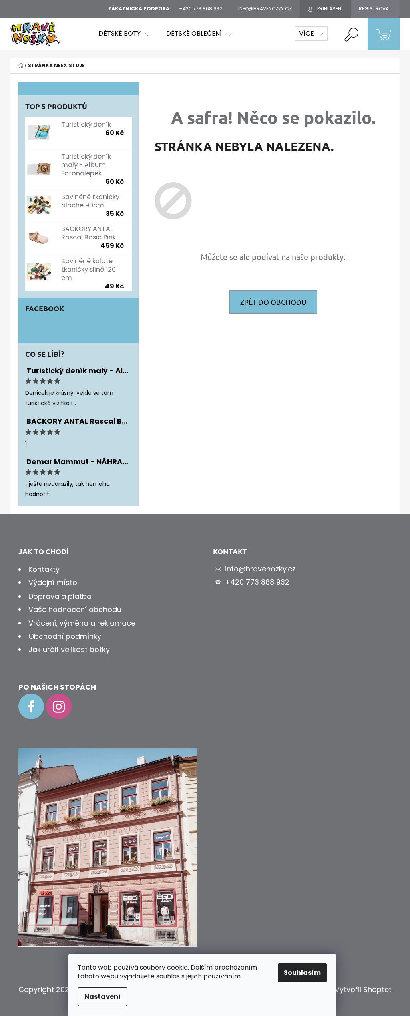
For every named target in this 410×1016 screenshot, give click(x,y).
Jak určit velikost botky (69, 649)
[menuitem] (124, 34)
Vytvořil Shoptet (363, 989)
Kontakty (44, 569)
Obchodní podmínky (64, 636)
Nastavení (102, 996)
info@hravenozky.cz (260, 569)
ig (59, 706)
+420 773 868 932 (257, 582)
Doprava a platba (60, 596)
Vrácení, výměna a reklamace (81, 623)
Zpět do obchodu (273, 302)
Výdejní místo (52, 582)
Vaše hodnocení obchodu (74, 609)
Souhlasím (302, 972)
